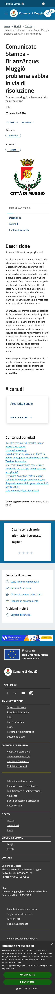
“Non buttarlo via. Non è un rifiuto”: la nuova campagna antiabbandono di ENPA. (27, 455)
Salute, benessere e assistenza (23, 800)
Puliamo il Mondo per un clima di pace (25, 479)
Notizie (28, 26)
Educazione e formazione (20, 781)
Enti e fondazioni (15, 722)
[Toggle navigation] (6, 13)
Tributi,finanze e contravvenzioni (24, 791)
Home (7, 26)
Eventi (10, 849)
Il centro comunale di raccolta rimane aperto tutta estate (25, 444)
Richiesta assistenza (17, 924)
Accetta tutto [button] (27, 975)
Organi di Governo (16, 707)
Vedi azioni (27, 122)
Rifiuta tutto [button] (27, 982)
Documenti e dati (16, 736)
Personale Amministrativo (20, 732)
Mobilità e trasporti (17, 766)
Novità (17, 26)
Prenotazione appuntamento (22, 909)
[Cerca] (48, 13)
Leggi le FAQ (13, 919)
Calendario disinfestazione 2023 (22, 490)
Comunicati (13, 825)
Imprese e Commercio (18, 761)
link (12, 968)
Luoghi (10, 844)
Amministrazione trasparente (22, 938)
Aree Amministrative (18, 712)
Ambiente (12, 796)
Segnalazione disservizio (19, 914)
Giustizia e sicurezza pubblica (22, 786)
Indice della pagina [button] (19, 207)
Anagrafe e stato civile (18, 751)
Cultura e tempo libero (18, 756)
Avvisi (10, 830)
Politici (10, 727)
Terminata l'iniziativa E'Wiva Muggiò (24, 476)
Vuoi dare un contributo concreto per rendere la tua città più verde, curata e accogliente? (26, 468)
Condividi (11, 122)
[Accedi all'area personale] (43, 3)
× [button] (51, 944)
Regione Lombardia (14, 3)
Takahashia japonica (16, 461)
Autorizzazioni (14, 805)
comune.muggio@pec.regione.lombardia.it (24, 891)
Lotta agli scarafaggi (16, 450)
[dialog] (27, 967)
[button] (27, 988)
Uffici (9, 717)
